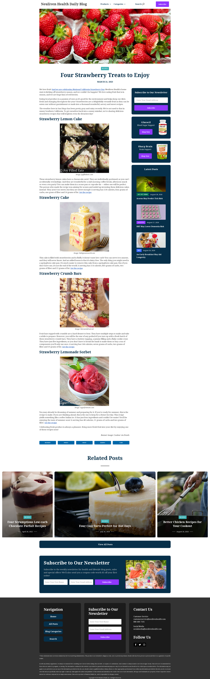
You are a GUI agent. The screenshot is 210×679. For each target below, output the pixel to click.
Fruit (84, 442)
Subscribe (162, 4)
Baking (102, 442)
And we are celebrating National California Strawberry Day (78, 89)
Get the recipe (85, 192)
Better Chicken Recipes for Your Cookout (182, 524)
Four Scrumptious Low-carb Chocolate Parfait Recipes (27, 524)
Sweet (66, 442)
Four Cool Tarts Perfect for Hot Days (105, 526)
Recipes (105, 68)
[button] (106, 4)
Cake (121, 442)
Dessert (48, 442)
